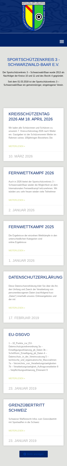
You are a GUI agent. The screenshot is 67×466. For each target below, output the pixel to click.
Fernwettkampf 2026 (31, 173)
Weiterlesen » (17, 146)
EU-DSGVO (19, 334)
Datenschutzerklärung (36, 277)
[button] (61, 41)
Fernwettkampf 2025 (31, 227)
